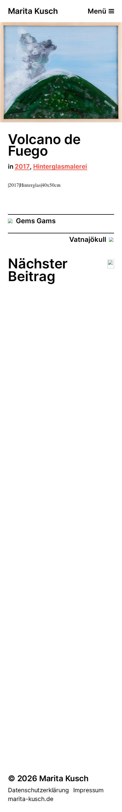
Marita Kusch (33, 11)
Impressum (88, 790)
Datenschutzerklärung (38, 790)
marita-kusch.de (30, 798)
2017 (22, 167)
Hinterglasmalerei (60, 167)
